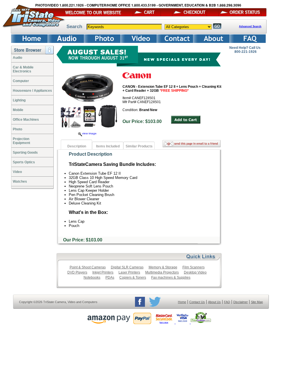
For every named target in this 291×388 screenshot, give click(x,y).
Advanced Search (250, 26)
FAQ (227, 302)
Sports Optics (24, 162)
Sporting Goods (25, 153)
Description (76, 146)
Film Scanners (193, 267)
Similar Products (139, 146)
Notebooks (92, 277)
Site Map (257, 302)
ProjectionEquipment (21, 141)
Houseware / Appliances (32, 91)
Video (17, 172)
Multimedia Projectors (162, 272)
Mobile (18, 110)
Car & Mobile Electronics (23, 69)
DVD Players (77, 272)
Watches (20, 181)
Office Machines (26, 120)
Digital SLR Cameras (127, 267)
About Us (214, 302)
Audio (17, 58)
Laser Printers (129, 272)
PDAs (109, 277)
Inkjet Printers (102, 272)
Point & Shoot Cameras (88, 267)
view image (89, 133)
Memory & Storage (163, 267)
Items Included (108, 146)
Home (182, 302)
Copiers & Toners (132, 277)
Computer (21, 81)
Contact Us (197, 302)
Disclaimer (240, 302)
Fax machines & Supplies (170, 277)
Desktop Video (195, 272)
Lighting (19, 100)
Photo (17, 129)
